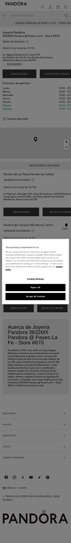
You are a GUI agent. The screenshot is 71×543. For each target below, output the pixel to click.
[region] (35, 271)
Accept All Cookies (35, 296)
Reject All (35, 287)
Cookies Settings (35, 278)
